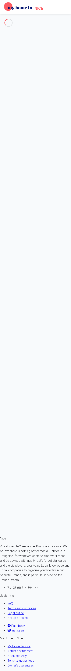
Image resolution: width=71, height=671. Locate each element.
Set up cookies (18, 618)
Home (12, 54)
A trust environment (20, 651)
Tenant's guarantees (21, 660)
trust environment (24, 317)
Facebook (18, 626)
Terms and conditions (22, 608)
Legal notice (16, 613)
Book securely (17, 656)
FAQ (10, 603)
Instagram (18, 630)
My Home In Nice (19, 646)
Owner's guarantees (21, 665)
